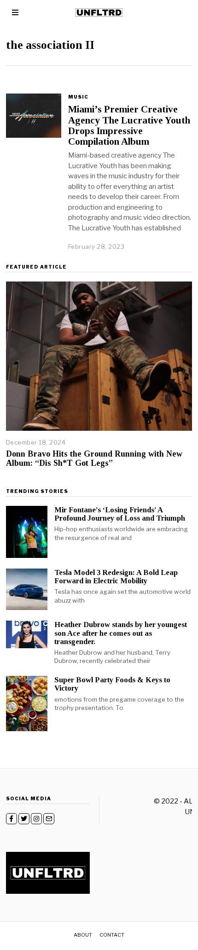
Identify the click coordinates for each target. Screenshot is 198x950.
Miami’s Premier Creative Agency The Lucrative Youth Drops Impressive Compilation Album (129, 125)
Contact (111, 935)
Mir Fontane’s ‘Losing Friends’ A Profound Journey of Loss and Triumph (119, 513)
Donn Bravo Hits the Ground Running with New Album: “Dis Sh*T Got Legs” (94, 458)
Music (78, 97)
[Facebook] (11, 818)
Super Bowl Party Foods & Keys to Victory (112, 683)
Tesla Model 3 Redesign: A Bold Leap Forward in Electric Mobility (116, 576)
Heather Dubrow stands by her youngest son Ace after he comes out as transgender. (120, 632)
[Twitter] (23, 818)
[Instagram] (36, 818)
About (83, 935)
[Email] (48, 818)
